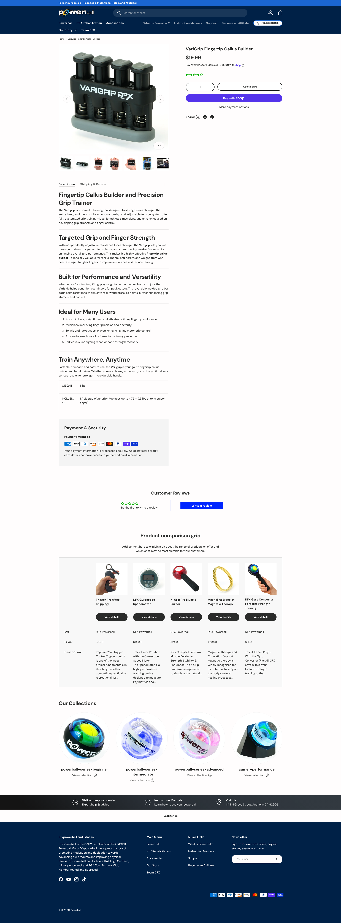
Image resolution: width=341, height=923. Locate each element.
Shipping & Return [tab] (93, 184)
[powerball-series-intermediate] (141, 738)
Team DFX (88, 30)
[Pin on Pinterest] (212, 117)
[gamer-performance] (256, 738)
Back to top (171, 815)
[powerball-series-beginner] (84, 738)
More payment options (234, 107)
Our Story (65, 30)
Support (212, 23)
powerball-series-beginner (84, 769)
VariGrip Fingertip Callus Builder (84, 39)
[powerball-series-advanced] (199, 738)
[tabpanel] (114, 301)
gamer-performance (257, 769)
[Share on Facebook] (205, 117)
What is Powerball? (156, 23)
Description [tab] (67, 184)
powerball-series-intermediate (142, 772)
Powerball (65, 23)
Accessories (115, 23)
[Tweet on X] (197, 117)
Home (61, 39)
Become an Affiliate (235, 23)
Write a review (202, 505)
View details (111, 617)
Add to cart (250, 86)
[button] (280, 13)
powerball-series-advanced (199, 769)
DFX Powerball (74, 910)
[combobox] (180, 13)
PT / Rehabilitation (89, 23)
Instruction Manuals (188, 23)
